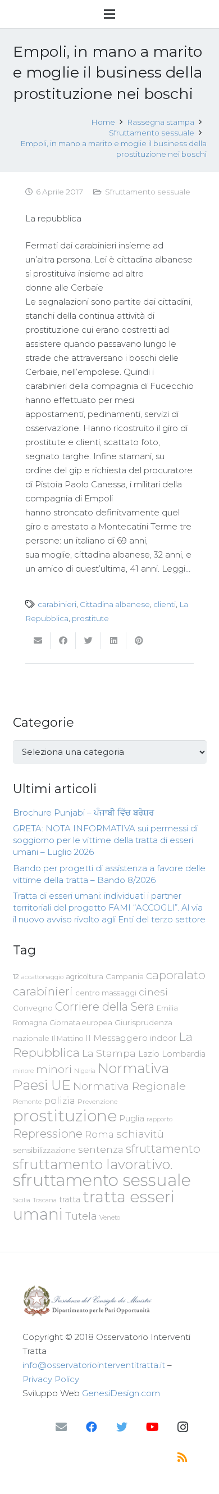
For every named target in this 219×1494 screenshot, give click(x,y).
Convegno (33, 1007)
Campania (125, 976)
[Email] (61, 1427)
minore (23, 1071)
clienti (164, 604)
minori (54, 1069)
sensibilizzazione (44, 1150)
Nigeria (84, 1071)
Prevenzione (97, 1102)
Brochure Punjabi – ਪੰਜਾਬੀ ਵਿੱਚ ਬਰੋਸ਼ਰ (83, 812)
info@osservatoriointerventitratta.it (93, 1365)
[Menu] (109, 14)
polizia (59, 1100)
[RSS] (182, 1457)
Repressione (48, 1133)
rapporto (159, 1119)
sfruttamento (163, 1149)
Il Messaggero (116, 1038)
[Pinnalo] (139, 640)
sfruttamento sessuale (102, 1180)
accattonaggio (42, 977)
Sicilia (21, 1200)
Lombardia (184, 1054)
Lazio (148, 1054)
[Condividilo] (63, 640)
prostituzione (65, 1115)
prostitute (90, 618)
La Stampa (109, 1053)
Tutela (81, 1216)
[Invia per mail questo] (38, 640)
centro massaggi (105, 992)
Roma (99, 1134)
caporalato (176, 975)
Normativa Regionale (129, 1086)
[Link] (109, 1301)
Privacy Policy (50, 1379)
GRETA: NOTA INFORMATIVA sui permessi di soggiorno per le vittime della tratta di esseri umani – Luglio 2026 (105, 840)
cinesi (153, 992)
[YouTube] (152, 1427)
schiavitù (140, 1134)
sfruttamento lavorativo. (92, 1164)
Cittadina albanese (115, 604)
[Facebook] (91, 1427)
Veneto (109, 1217)
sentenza (101, 1149)
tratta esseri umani (94, 1205)
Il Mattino (67, 1038)
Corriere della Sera (104, 1006)
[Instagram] (182, 1427)
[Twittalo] (88, 640)
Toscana (45, 1200)
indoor (163, 1038)
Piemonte (27, 1102)
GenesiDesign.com (121, 1393)
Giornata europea (80, 1022)
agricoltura (84, 976)
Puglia (131, 1118)
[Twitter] (122, 1427)
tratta (69, 1199)
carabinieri (57, 604)
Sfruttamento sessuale (147, 191)
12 (16, 976)
